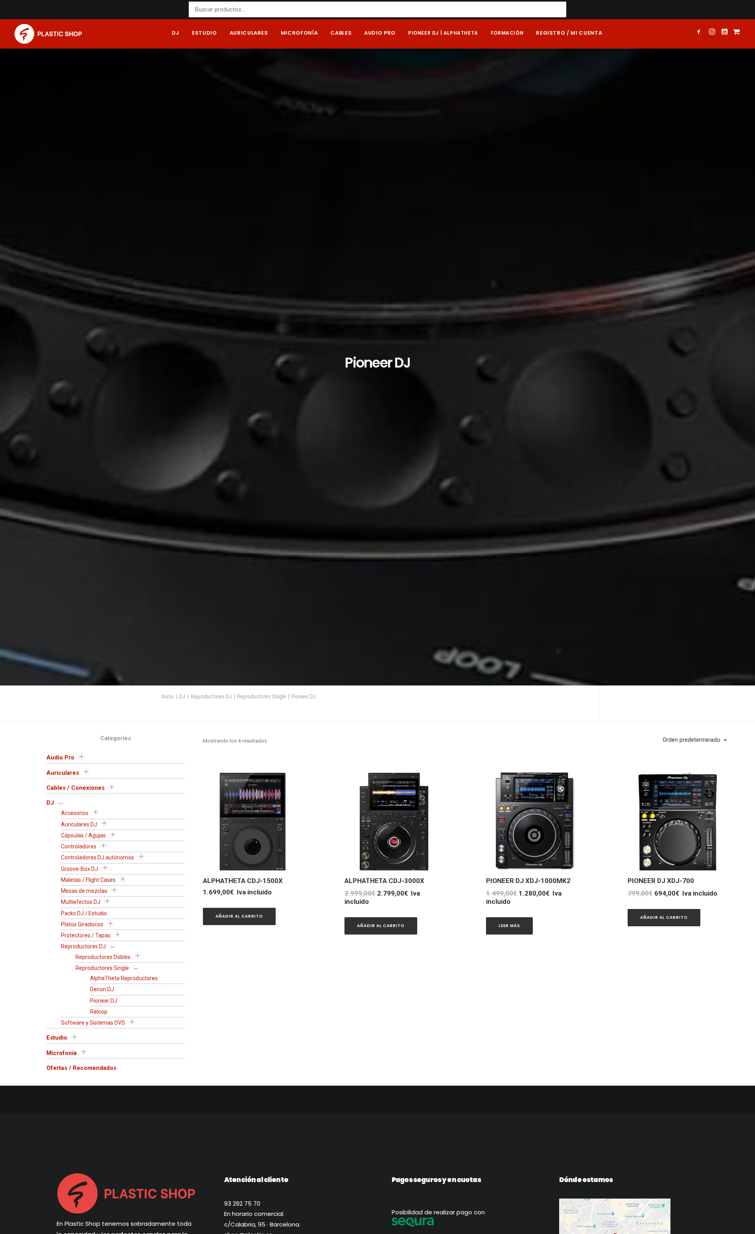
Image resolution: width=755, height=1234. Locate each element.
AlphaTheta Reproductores (124, 978)
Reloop (98, 1012)
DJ (175, 33)
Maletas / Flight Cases (88, 880)
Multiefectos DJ (80, 902)
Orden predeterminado (691, 739)
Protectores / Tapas (85, 935)
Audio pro (380, 33)
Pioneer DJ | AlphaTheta (443, 33)
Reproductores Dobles (103, 957)
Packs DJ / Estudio (84, 913)
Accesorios (74, 813)
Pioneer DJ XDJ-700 (661, 881)
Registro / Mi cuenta (569, 33)
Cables (341, 33)
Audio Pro (60, 757)
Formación (507, 33)
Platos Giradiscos (82, 924)
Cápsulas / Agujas (83, 835)
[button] (700, 32)
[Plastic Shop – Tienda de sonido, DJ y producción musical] (48, 34)
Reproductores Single (261, 696)
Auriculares (249, 33)
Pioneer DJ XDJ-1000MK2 (528, 881)
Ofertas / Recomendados (81, 1067)
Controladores (78, 846)
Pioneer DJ (103, 1001)
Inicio (168, 696)
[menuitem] (175, 33)
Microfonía (299, 33)
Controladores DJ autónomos (97, 857)
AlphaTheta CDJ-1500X (243, 881)
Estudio (204, 33)
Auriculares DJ (79, 824)
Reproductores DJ (211, 696)
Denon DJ (102, 989)
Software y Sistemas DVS (93, 1023)
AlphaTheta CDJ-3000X (384, 881)
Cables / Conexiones (75, 787)
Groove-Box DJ (79, 869)
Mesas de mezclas (84, 891)
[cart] (735, 33)
